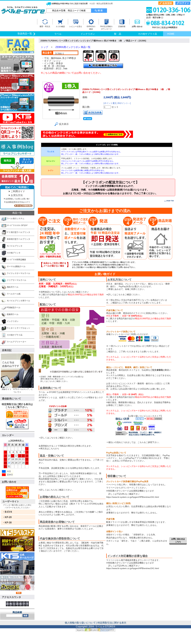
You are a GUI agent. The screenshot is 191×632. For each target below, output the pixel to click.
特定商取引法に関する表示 (112, 622)
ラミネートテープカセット (18, 328)
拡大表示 (64, 124)
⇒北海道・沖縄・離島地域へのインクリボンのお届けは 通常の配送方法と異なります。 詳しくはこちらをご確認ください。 (61, 379)
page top (170, 201)
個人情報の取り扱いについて (80, 622)
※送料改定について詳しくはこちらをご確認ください (64, 292)
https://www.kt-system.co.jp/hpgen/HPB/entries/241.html (132, 497)
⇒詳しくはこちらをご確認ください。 (56, 437)
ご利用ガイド (18, 191)
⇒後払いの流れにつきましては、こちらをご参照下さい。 (133, 442)
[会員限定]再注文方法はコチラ (18, 202)
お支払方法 (17, 195)
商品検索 (17, 612)
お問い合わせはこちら (178, 540)
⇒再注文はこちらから (49, 448)
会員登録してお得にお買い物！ (17, 199)
